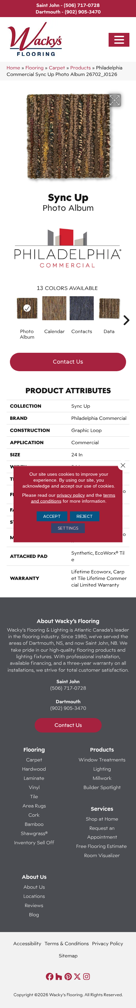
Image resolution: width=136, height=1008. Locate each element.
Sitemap (68, 955)
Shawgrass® (34, 833)
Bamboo (34, 824)
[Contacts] (81, 308)
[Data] (109, 308)
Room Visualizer (102, 855)
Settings (68, 528)
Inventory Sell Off (34, 842)
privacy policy (71, 495)
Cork (34, 815)
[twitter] (77, 977)
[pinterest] (68, 977)
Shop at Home (102, 819)
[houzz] (59, 977)
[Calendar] (54, 308)
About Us (34, 887)
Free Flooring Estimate (102, 846)
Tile (34, 796)
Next (126, 310)
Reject (85, 516)
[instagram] (86, 977)
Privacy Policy (107, 943)
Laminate (34, 778)
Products (80, 67)
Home (13, 67)
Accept (52, 516)
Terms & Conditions (67, 943)
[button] (119, 40)
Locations (34, 896)
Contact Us (68, 362)
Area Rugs (34, 805)
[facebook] (49, 977)
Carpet (57, 67)
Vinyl (34, 787)
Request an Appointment (102, 832)
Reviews (34, 905)
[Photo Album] (27, 308)
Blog (34, 914)
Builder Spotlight (102, 787)
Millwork (102, 778)
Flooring (34, 67)
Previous (10, 310)
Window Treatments (102, 759)
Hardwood (34, 769)
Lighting (102, 769)
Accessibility (27, 943)
